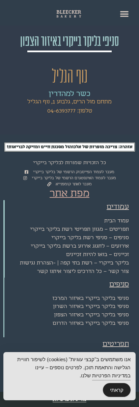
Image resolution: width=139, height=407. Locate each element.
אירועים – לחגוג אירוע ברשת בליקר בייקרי (80, 246)
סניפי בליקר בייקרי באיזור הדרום (91, 323)
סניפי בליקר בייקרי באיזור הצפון (91, 314)
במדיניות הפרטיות (111, 375)
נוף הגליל (69, 76)
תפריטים (116, 344)
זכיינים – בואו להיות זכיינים (97, 254)
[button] (125, 14)
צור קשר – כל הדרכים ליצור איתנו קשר (83, 271)
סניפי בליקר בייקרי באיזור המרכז (90, 298)
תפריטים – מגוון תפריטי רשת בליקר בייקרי (79, 229)
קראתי (116, 390)
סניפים (119, 284)
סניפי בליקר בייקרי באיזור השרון (91, 306)
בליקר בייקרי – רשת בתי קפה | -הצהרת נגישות (74, 262)
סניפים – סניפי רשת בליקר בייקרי (90, 237)
